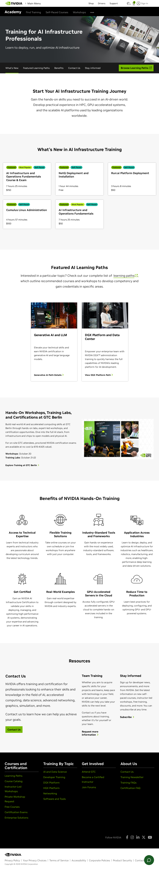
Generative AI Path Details (48, 375)
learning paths (124, 276)
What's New (11, 68)
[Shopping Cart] (134, 4)
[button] (128, 4)
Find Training (33, 12)
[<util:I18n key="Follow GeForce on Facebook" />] (127, 837)
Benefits (59, 68)
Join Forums (89, 787)
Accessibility (79, 860)
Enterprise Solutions (16, 817)
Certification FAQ (130, 788)
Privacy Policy (12, 860)
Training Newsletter (131, 777)
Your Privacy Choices (34, 860)
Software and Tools (54, 798)
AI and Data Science (55, 771)
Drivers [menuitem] (101, 3)
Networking (50, 793)
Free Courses (12, 806)
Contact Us (74, 68)
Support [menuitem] (114, 3)
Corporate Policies (99, 860)
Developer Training (54, 777)
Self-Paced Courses (57, 12)
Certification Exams (16, 812)
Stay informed (92, 68)
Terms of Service (59, 860)
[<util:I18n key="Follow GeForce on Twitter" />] (143, 837)
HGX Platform (51, 788)
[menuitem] (47, 3)
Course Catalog (14, 781)
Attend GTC (89, 771)
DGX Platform (51, 782)
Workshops (79, 12)
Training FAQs (128, 782)
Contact (139, 860)
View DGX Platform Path (98, 375)
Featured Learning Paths (36, 68)
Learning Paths (13, 775)
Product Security (122, 860)
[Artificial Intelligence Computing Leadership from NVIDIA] (14, 3)
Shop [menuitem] (91, 3)
